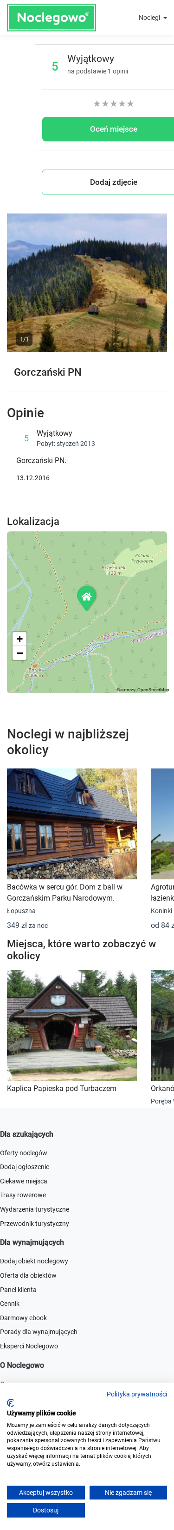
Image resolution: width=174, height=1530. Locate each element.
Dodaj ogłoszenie (24, 1166)
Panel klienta (18, 1289)
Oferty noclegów (23, 1153)
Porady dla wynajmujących (38, 1331)
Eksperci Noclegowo (29, 1346)
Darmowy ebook (23, 1318)
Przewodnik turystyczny (34, 1223)
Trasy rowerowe (23, 1195)
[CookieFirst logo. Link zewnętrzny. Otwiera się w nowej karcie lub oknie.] (10, 1403)
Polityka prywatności (137, 1394)
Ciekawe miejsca (23, 1181)
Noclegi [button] (150, 17)
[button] (87, 598)
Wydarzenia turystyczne (34, 1209)
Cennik (9, 1303)
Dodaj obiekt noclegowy (34, 1261)
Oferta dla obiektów (28, 1275)
